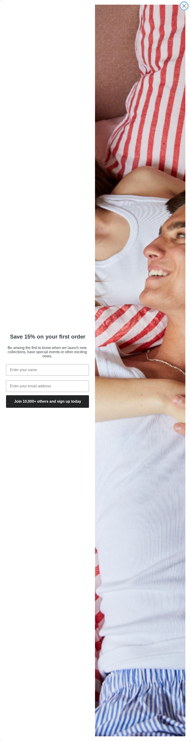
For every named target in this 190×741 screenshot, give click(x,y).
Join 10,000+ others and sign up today (47, 401)
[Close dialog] (184, 6)
